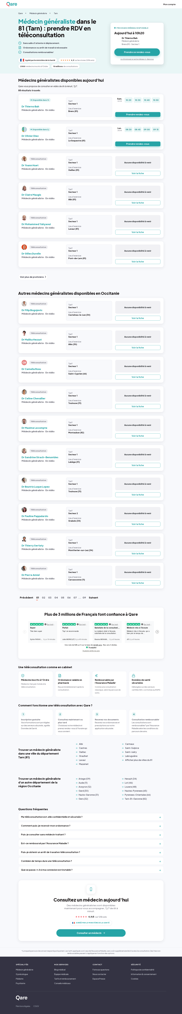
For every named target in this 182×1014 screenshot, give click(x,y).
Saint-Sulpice (132, 748)
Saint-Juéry (131, 752)
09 (84, 597)
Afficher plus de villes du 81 (138, 760)
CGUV (36, 1006)
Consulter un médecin (89, 932)
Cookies (134, 978)
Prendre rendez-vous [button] (137, 114)
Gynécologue (22, 974)
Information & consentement (143, 974)
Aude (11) (83, 782)
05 (62, 597)
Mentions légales (23, 1006)
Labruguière (131, 756)
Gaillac (82, 752)
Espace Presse (99, 978)
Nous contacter (99, 974)
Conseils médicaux (62, 983)
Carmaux (129, 744)
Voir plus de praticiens (32, 276)
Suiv (93, 597)
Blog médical (59, 969)
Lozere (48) (130, 786)
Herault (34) (131, 778)
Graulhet (83, 756)
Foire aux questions (101, 969)
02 (43, 597)
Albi (81, 744)
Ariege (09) (84, 778)
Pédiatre (19, 978)
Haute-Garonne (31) (89, 794)
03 (49, 597)
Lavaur (82, 760)
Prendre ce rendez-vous (137, 52)
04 (56, 597)
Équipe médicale (61, 974)
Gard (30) (83, 790)
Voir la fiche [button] (138, 173)
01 (37, 597)
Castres (83, 748)
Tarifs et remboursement (65, 978)
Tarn (56, 13)
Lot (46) (129, 782)
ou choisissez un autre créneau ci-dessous (137, 59)
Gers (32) (83, 798)
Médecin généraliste (38, 13)
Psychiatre (20, 983)
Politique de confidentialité (142, 969)
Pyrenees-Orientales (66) (138, 794)
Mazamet (83, 764)
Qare (20, 13)
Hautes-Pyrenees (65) (136, 790)
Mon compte (169, 4)
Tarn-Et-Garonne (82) (136, 798)
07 (75, 597)
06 (68, 597)
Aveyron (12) (85, 786)
